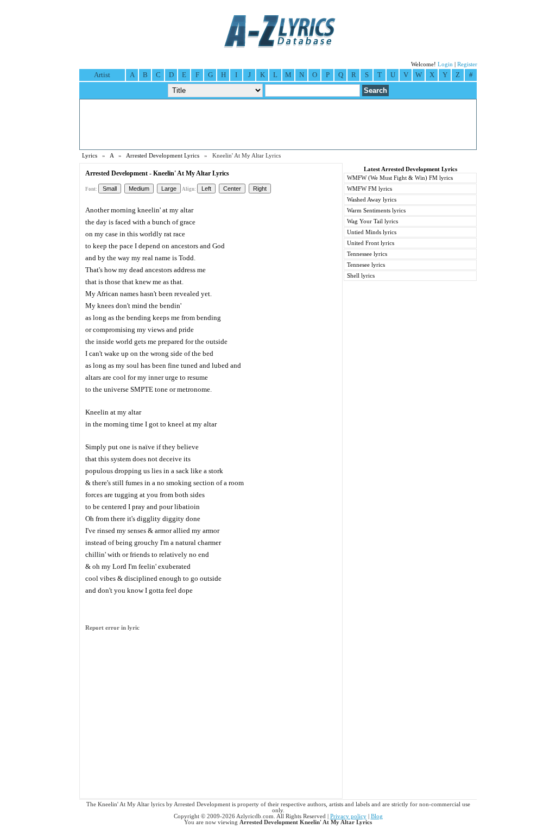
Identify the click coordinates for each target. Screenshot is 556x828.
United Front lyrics (370, 243)
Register (467, 64)
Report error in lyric (112, 628)
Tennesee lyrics (366, 265)
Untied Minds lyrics (371, 232)
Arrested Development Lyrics (162, 156)
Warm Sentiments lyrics (376, 211)
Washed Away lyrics (371, 200)
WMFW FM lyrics (369, 189)
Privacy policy (348, 816)
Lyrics (89, 156)
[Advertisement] (278, 124)
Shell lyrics (361, 276)
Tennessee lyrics (367, 254)
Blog (377, 816)
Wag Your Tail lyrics (372, 221)
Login (445, 64)
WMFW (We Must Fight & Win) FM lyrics (400, 178)
